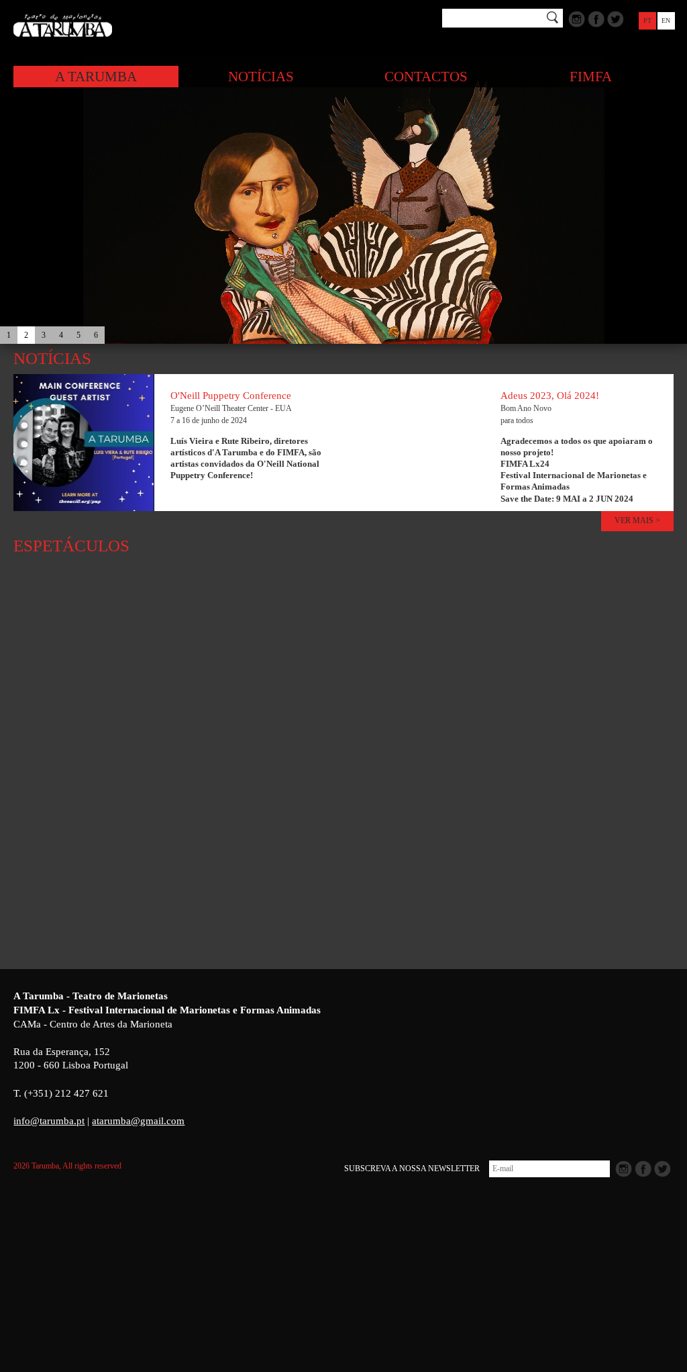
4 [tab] (61, 335)
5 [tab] (78, 335)
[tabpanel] (343, 201)
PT (647, 20)
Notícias (261, 76)
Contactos (426, 76)
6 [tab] (96, 335)
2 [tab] (26, 335)
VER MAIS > (637, 520)
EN (666, 20)
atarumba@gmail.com (138, 1120)
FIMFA (591, 76)
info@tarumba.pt (49, 1120)
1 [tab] (9, 335)
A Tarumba (96, 76)
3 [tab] (44, 335)
